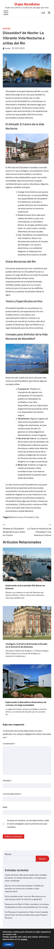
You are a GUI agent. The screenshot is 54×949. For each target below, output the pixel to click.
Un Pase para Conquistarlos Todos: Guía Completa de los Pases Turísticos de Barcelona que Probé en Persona (26, 915)
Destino (7, 29)
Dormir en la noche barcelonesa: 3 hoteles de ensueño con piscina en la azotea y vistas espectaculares (24, 888)
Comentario (9, 743)
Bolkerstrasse (16, 517)
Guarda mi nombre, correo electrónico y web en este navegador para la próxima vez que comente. (28, 823)
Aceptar (8, 944)
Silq (37, 517)
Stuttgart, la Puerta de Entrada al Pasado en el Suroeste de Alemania (26, 645)
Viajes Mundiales (27, 4)
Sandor (8, 48)
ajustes (24, 939)
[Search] (49, 13)
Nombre (7, 780)
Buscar (8, 854)
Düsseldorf (29, 517)
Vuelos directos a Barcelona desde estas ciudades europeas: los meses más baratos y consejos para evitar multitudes (26, 878)
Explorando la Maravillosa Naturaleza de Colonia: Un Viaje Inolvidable (26, 703)
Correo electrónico (12, 793)
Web (5, 807)
